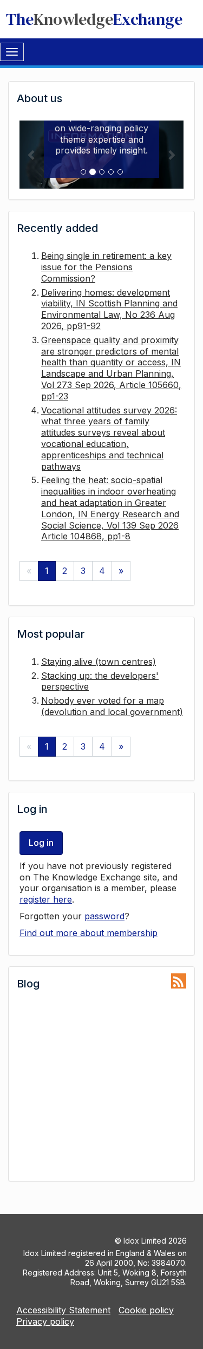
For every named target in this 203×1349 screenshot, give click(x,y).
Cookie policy (146, 1310)
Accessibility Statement (63, 1310)
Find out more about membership (88, 932)
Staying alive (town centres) (98, 661)
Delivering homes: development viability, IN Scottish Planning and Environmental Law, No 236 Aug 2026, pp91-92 (109, 309)
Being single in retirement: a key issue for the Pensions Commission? (106, 267)
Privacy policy (45, 1321)
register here (45, 899)
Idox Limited (144, 1240)
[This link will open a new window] (178, 981)
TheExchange (94, 19)
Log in (41, 842)
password (104, 916)
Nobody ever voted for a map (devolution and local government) (112, 706)
